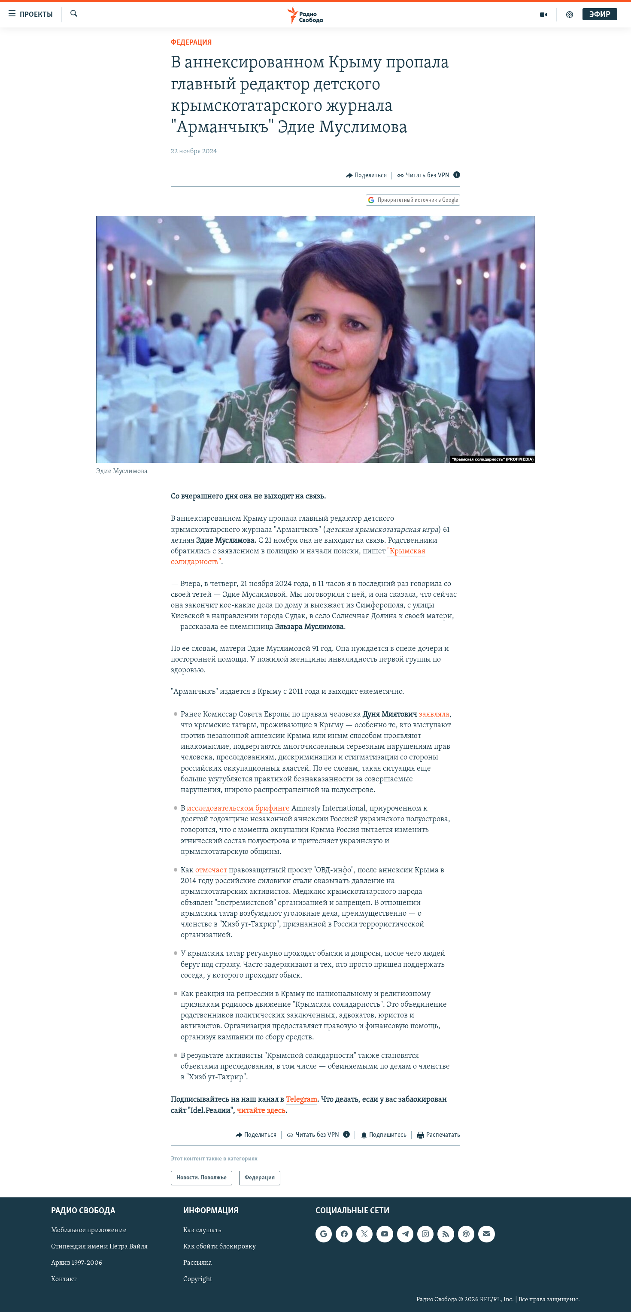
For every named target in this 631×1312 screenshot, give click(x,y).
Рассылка (197, 1263)
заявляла (434, 715)
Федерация (191, 43)
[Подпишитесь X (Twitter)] (364, 1234)
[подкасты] (569, 14)
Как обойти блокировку (219, 1247)
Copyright (197, 1279)
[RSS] (445, 1234)
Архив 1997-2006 (76, 1263)
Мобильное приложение (89, 1230)
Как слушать (202, 1230)
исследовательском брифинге (238, 809)
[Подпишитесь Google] (324, 1234)
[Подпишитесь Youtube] (384, 1234)
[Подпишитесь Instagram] (425, 1234)
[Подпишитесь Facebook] (344, 1234)
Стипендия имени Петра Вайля (99, 1247)
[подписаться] (486, 1234)
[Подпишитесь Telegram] (405, 1234)
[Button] (366, 175)
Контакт (63, 1279)
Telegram (301, 1100)
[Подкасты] (466, 1234)
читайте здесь (261, 1111)
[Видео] (544, 14)
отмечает (211, 871)
